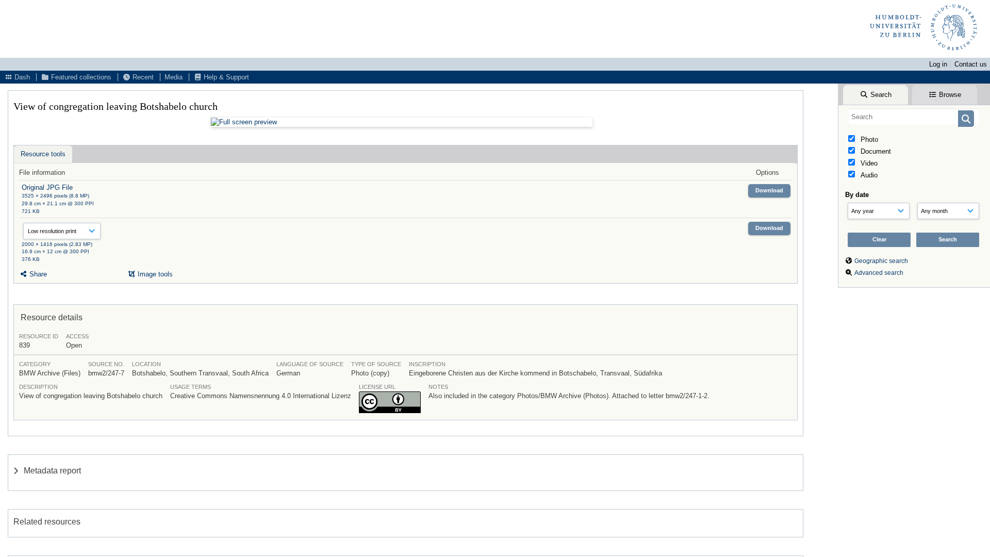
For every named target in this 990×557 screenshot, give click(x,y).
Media (173, 77)
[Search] (966, 118)
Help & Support (225, 77)
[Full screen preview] (401, 122)
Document (875, 151)
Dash (21, 77)
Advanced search (878, 272)
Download (769, 190)
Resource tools (43, 154)
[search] (914, 116)
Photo (868, 139)
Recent (142, 77)
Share (37, 274)
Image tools (154, 274)
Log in (938, 64)
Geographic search (881, 261)
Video (868, 163)
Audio (868, 175)
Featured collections (80, 77)
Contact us (970, 64)
